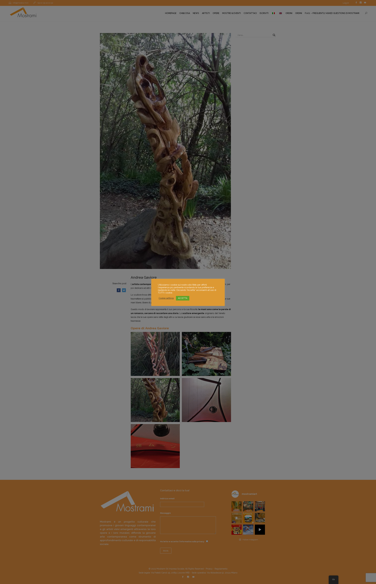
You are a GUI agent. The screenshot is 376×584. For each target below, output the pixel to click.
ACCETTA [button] (182, 298)
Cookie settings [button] (166, 298)
